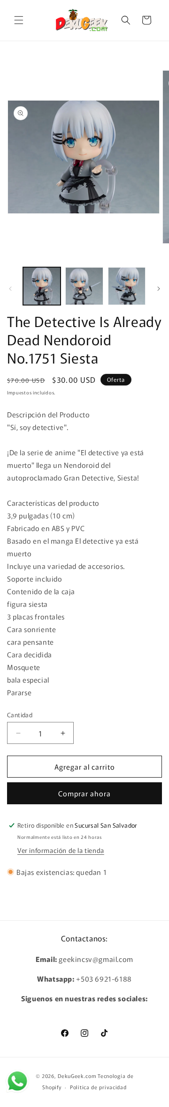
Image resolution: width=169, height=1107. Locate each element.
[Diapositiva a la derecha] (158, 288)
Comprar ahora (84, 793)
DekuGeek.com (77, 1075)
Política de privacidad (98, 1087)
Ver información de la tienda (60, 850)
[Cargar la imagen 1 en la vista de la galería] (42, 286)
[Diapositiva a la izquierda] (10, 288)
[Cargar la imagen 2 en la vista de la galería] (84, 286)
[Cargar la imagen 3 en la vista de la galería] (127, 286)
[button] (18, 20)
